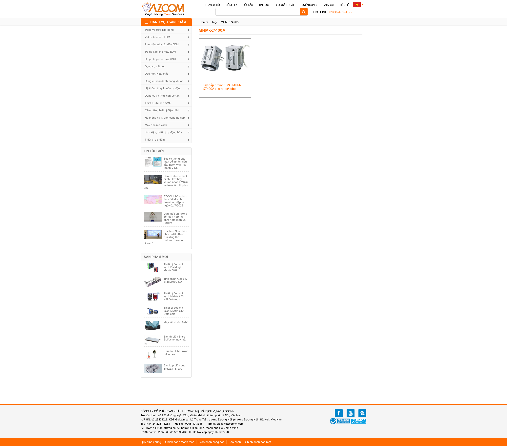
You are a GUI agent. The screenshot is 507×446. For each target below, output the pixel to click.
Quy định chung (151, 442)
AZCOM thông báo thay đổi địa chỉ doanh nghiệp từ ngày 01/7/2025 (175, 201)
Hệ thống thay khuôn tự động (163, 88)
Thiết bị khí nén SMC (158, 103)
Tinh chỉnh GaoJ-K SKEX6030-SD (175, 280)
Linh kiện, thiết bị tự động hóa (163, 132)
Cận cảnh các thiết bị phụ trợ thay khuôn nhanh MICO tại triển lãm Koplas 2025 (166, 182)
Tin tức (264, 5)
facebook (339, 413)
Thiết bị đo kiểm (155, 139)
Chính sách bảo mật (258, 442)
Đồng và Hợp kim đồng (159, 29)
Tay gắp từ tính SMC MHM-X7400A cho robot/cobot (222, 87)
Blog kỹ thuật (284, 5)
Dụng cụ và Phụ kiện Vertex (162, 95)
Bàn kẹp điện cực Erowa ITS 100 (174, 367)
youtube (351, 413)
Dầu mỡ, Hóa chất (156, 73)
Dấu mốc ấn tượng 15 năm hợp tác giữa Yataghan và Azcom (175, 218)
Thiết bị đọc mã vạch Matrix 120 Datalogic (174, 310)
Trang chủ (212, 5)
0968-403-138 (332, 12)
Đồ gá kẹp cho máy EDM (160, 51)
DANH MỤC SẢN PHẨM (168, 22)
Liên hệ (344, 5)
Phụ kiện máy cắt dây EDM (162, 44)
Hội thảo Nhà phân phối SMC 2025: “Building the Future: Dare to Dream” (165, 237)
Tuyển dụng (308, 5)
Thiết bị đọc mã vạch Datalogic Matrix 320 (173, 267)
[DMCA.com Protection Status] (358, 420)
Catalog (328, 5)
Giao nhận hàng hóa (211, 442)
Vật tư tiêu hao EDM (157, 37)
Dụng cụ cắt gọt (155, 66)
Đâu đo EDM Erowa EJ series (176, 352)
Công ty (231, 5)
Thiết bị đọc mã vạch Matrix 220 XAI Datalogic (174, 296)
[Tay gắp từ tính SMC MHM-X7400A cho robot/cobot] (225, 58)
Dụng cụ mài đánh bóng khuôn (164, 81)
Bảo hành (235, 442)
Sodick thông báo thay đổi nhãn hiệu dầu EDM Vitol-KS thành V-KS (175, 163)
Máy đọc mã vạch (156, 124)
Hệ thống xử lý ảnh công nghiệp (165, 117)
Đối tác (248, 5)
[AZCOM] (165, 9)
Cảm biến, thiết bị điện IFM (162, 110)
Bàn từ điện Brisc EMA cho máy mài (175, 338)
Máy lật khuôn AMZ (176, 322)
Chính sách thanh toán (179, 442)
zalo (362, 413)
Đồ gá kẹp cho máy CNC (160, 59)
